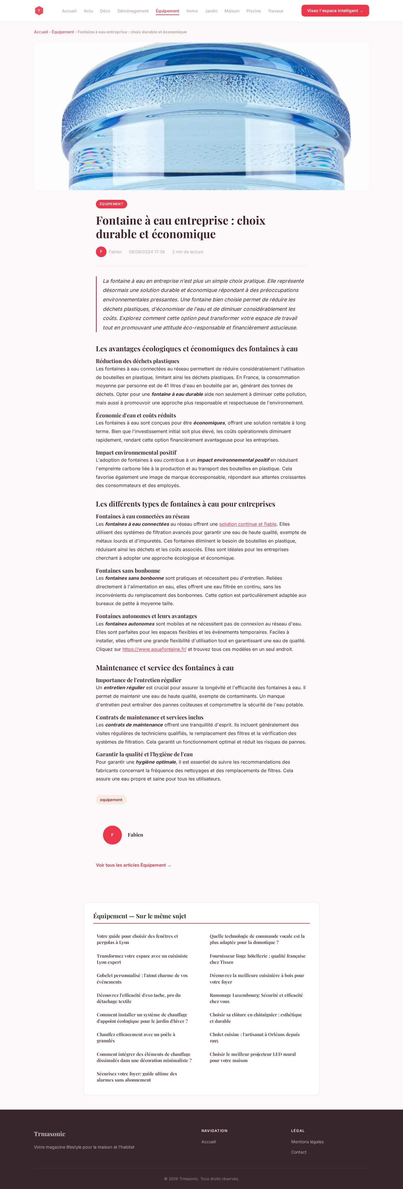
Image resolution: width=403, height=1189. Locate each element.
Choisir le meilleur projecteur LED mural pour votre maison (253, 1057)
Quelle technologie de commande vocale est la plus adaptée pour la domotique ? (257, 939)
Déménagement (133, 10)
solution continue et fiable (247, 524)
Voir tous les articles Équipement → (133, 865)
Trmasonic (49, 1133)
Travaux (276, 10)
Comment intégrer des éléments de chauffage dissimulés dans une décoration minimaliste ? (144, 1057)
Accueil (69, 10)
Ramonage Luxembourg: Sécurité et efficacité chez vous (256, 998)
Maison (232, 10)
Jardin (211, 10)
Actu (88, 10)
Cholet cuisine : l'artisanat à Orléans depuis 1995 (255, 1037)
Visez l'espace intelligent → (335, 10)
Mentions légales (307, 1141)
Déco (105, 10)
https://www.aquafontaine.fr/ (154, 649)
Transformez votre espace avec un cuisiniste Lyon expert (142, 959)
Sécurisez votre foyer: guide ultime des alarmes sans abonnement (137, 1077)
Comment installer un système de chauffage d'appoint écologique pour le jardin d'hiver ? (142, 1018)
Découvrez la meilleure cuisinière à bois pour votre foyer (257, 978)
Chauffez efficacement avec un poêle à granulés (136, 1037)
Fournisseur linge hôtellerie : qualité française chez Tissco (258, 959)
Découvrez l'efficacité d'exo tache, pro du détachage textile (139, 998)
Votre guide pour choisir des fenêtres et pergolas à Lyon (137, 939)
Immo (192, 10)
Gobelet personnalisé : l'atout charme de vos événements (142, 978)
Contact (299, 1151)
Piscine (253, 10)
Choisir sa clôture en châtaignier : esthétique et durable (256, 1018)
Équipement (167, 10)
